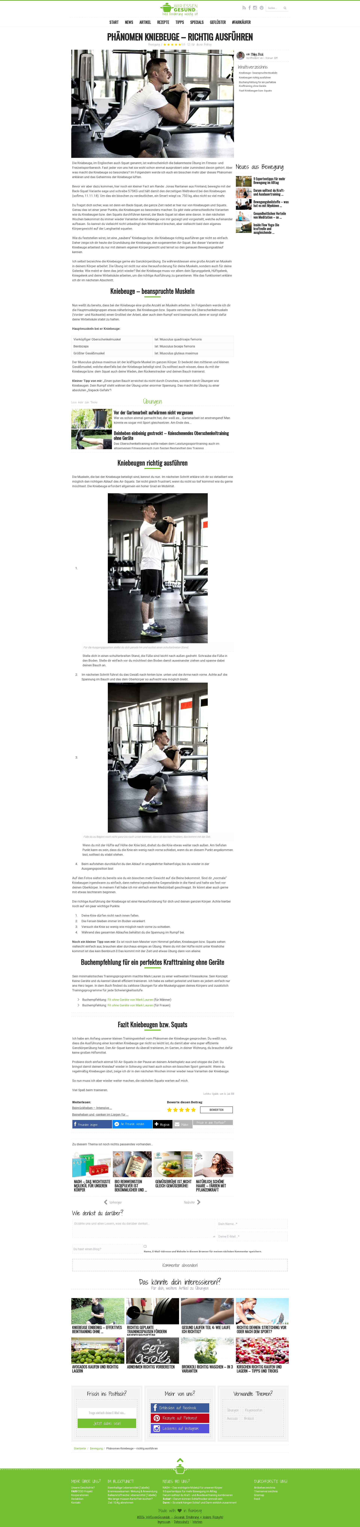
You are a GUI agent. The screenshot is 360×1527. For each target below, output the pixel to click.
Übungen (152, 401)
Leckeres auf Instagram (181, 1428)
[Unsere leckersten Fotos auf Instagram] (256, 7)
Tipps (180, 22)
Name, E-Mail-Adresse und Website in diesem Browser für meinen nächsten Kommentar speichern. (203, 1251)
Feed (257, 1498)
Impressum (164, 1522)
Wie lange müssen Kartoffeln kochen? (130, 1498)
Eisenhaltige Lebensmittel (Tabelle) (128, 1487)
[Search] (285, 7)
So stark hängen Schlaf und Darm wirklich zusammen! (204, 1502)
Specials (197, 22)
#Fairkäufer (241, 22)
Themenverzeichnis (266, 1491)
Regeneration (253, 1410)
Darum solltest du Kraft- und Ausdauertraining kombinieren (198, 1495)
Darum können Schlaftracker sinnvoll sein (197, 1498)
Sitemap (259, 1495)
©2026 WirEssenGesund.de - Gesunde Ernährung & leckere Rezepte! (180, 1517)
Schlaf (167, 1498)
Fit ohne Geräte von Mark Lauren (130, 1000)
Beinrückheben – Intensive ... (92, 1108)
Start (114, 22)
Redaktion (77, 1498)
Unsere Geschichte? (83, 1487)
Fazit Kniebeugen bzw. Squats (255, 90)
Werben (197, 1522)
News (129, 22)
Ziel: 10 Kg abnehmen (120, 1502)
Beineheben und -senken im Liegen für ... (100, 1114)
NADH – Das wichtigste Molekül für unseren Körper (192, 1487)
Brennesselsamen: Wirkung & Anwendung (132, 1491)
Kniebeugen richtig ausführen (255, 77)
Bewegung (154, 44)
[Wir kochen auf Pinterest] (263, 7)
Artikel (145, 22)
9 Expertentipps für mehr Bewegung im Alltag (190, 1491)
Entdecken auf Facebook (178, 1408)
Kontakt (75, 1502)
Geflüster (218, 22)
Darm (166, 1502)
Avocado (232, 1418)
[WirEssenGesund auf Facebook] (250, 7)
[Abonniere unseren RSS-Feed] (245, 7)
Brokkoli (249, 1418)
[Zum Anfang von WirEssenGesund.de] (180, 1461)
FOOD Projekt (81, 1491)
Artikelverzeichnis (264, 1487)
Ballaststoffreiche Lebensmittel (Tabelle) (132, 1495)
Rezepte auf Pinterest (180, 1418)
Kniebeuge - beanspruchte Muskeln (258, 72)
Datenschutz (181, 1522)
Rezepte (163, 22)
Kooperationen (80, 1495)
